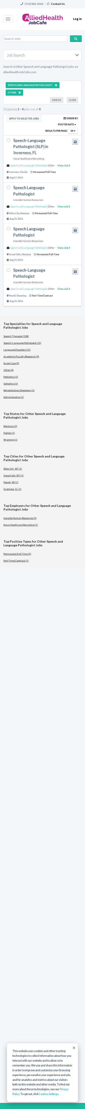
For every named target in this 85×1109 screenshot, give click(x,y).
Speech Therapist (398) (16, 336)
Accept (73, 1047)
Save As (56, 100)
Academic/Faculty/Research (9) (21, 356)
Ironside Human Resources (28, 200)
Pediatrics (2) (10, 376)
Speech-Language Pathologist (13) (22, 343)
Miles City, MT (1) (12, 468)
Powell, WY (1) (10, 482)
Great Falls (15, 254)
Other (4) (8, 370)
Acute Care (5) (11, 363)
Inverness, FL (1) (12, 489)
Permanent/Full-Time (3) (17, 553)
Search (76, 38)
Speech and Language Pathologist (28, 165)
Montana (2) (10, 426)
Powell (12, 295)
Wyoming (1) (10, 439)
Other (51, 165)
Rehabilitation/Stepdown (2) (19, 390)
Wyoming (21, 295)
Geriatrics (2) (10, 383)
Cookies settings (48, 1094)
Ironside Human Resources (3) (20, 518)
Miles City (14, 213)
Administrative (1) (13, 397)
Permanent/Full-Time (44, 172)
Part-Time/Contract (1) (16, 560)
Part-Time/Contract (42, 295)
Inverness (14, 172)
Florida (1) (9, 433)
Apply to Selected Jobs (24, 118)
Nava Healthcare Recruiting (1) (20, 524)
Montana (24, 213)
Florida (23, 172)
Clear (72, 100)
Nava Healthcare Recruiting (28, 158)
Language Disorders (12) (17, 349)
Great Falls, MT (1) (13, 475)
